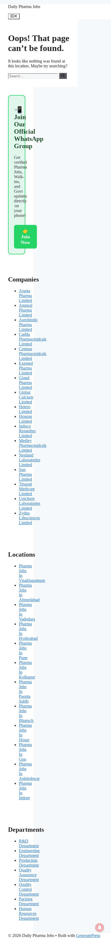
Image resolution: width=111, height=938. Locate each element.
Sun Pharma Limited (25, 474)
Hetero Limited (25, 409)
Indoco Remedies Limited (27, 431)
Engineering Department (29, 853)
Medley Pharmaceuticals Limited (32, 445)
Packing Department (29, 901)
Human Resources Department (29, 913)
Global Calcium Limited (26, 397)
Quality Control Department (29, 889)
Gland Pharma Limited (25, 382)
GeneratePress (88, 935)
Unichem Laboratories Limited (29, 503)
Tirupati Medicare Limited (27, 489)
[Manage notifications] (99, 927)
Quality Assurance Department (29, 875)
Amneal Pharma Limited (25, 310)
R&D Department (29, 843)
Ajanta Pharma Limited (25, 296)
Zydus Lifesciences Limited (29, 518)
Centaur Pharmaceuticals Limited (32, 353)
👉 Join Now (25, 236)
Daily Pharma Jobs (24, 6)
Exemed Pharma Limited (26, 368)
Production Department (29, 862)
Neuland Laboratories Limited (29, 460)
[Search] (63, 76)
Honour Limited (25, 419)
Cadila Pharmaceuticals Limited (32, 339)
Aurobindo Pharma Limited (28, 324)
